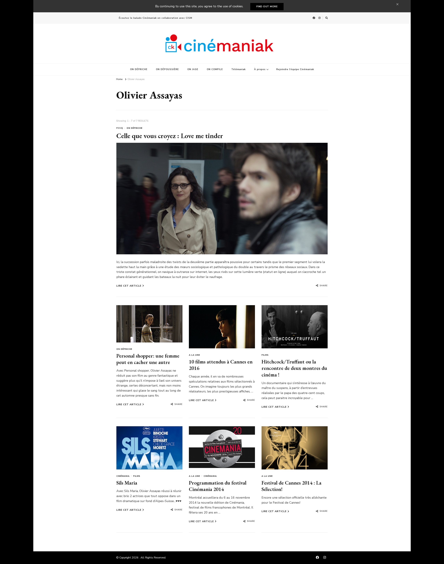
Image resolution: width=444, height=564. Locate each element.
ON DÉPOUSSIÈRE (167, 69)
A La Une (194, 355)
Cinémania (123, 476)
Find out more (267, 6)
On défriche (134, 128)
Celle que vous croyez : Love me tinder (169, 135)
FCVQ (119, 128)
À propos (260, 69)
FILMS (265, 355)
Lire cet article (128, 285)
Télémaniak (238, 69)
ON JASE (192, 69)
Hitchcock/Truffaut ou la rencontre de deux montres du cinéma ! (294, 368)
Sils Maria (126, 482)
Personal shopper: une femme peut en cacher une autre (147, 359)
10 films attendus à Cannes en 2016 (221, 365)
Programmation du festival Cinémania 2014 (217, 486)
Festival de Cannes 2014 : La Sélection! (291, 486)
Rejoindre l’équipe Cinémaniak (295, 69)
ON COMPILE (215, 69)
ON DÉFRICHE (138, 69)
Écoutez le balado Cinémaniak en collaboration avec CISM (155, 18)
